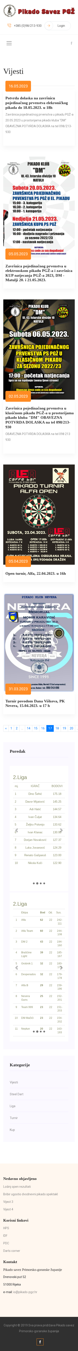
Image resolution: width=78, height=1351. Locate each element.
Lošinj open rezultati (17, 1186)
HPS (6, 1228)
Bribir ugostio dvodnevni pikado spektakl (30, 1194)
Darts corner (11, 1251)
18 (57, 728)
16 (43, 728)
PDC (6, 1243)
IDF (5, 1235)
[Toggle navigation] (9, 43)
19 (64, 728)
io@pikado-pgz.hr (25, 1292)
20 (71, 728)
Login (61, 25)
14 (28, 728)
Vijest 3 (8, 1201)
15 (35, 728)
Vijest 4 (8, 1209)
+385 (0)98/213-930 (28, 25)
